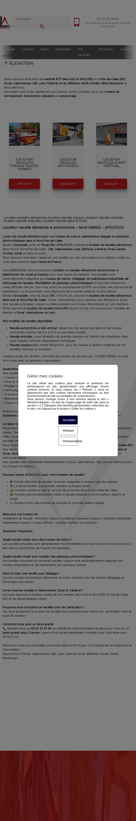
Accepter (69, 420)
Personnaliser (70, 441)
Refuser (68, 430)
